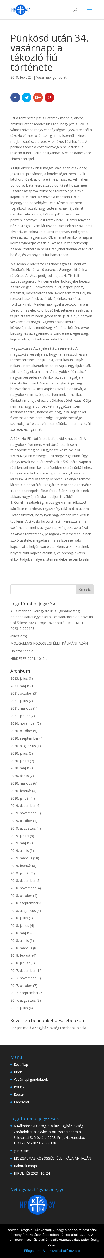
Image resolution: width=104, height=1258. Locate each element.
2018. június (19, 925)
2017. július (19, 1008)
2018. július (19, 918)
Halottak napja (21, 651)
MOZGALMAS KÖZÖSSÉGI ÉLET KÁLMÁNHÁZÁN (49, 643)
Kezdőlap (21, 1064)
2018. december (23, 880)
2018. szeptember (24, 903)
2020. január (20, 798)
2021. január (20, 716)
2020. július (19, 753)
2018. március (21, 948)
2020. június (19, 760)
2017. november (23, 978)
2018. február (20, 955)
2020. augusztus (23, 745)
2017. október (21, 985)
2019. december (23, 805)
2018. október (21, 895)
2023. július (19, 678)
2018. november (23, 888)
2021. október (21, 693)
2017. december (23, 970)
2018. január (20, 963)
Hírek (18, 1072)
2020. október (21, 730)
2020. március (21, 783)
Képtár (19, 1094)
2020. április (19, 775)
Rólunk (19, 1087)
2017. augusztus (23, 1000)
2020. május (20, 768)
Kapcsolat (21, 1102)
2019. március (21, 858)
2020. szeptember (24, 738)
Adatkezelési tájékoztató (61, 1251)
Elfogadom (32, 1251)
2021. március (21, 708)
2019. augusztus (23, 828)
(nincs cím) (18, 636)
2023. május (20, 686)
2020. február (20, 790)
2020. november (23, 723)
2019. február (20, 865)
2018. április (19, 940)
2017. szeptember (24, 992)
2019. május (20, 843)
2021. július (19, 700)
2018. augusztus (23, 910)
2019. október (21, 820)
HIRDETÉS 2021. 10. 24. (28, 658)
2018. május (20, 933)
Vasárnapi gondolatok (31, 1079)
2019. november (23, 813)
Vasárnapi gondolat (51, 77)
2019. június (19, 835)
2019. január (20, 873)
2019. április (19, 850)
